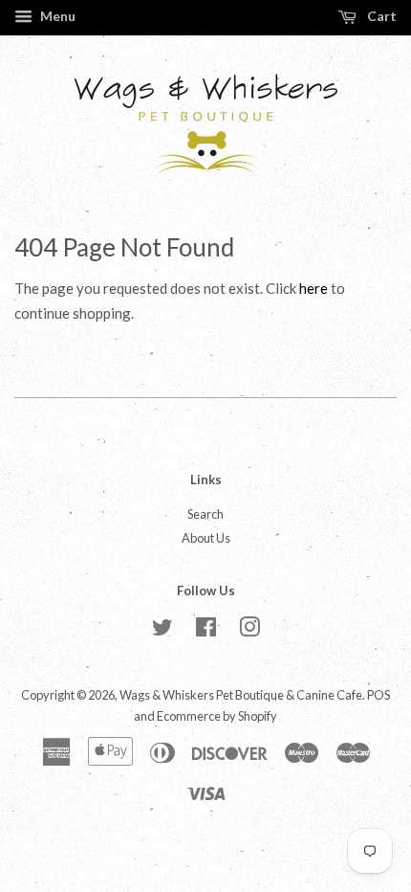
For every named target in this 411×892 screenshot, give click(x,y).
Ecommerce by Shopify (217, 716)
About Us (206, 538)
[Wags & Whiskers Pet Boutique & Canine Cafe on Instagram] (249, 630)
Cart (380, 16)
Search (205, 514)
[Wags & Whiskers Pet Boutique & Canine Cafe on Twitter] (162, 630)
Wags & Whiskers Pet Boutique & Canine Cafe (240, 694)
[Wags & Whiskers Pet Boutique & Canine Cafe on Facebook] (206, 630)
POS (378, 694)
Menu (56, 16)
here (313, 288)
